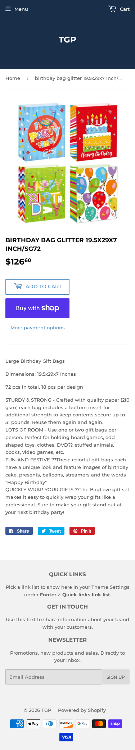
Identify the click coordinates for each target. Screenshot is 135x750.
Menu (21, 9)
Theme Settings (110, 587)
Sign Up (116, 677)
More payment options (37, 327)
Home (12, 78)
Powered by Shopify (82, 710)
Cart (124, 9)
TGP (67, 40)
